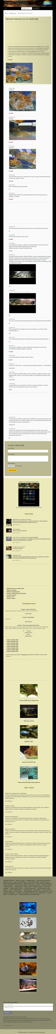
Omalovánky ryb (9, 866)
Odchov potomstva (10, 829)
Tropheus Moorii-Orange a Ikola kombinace (29, 782)
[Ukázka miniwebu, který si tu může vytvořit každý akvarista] (29, 494)
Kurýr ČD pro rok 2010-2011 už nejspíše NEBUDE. (25, 537)
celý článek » (8, 801)
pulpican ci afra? (29, 741)
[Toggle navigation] (6, 8)
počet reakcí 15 (29, 760)
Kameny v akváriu (9, 805)
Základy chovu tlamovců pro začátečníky (15, 793)
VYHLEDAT (36, 8)
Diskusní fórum (12, 13)
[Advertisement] (27, 32)
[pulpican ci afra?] (29, 732)
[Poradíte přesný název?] (9, 548)
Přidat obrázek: (11, 463)
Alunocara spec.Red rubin (29, 762)
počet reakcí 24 (29, 698)
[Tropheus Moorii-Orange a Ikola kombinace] (29, 773)
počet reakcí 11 (17, 550)
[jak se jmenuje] (9, 530)
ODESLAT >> (7, 1012)
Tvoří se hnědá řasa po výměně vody (28, 700)
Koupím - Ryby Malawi (28, 617)
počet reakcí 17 (17, 524)
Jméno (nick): (11, 448)
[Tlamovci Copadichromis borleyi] (28, 632)
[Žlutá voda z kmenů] (29, 711)
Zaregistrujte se (25, 654)
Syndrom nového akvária (11, 854)
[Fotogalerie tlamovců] (28, 907)
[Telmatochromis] (9, 556)
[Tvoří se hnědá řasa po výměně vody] (29, 691)
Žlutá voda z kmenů (29, 721)
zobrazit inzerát (28, 613)
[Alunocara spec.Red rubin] (29, 752)
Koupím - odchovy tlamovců (28, 609)
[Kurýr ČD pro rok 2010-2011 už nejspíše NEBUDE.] (9, 538)
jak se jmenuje (16, 529)
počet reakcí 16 (29, 719)
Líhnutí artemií (8, 841)
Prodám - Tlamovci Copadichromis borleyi (28, 625)
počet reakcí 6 (29, 740)
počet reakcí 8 (16, 532)
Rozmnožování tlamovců (11, 816)
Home (6, 13)
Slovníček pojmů (41, 1032)
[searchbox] (26, 8)
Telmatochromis (17, 555)
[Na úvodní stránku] (28, 3)
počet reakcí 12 (17, 542)
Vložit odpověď (12, 470)
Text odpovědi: (11, 454)
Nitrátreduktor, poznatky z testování (22, 519)
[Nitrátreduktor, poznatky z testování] (9, 522)
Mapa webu (33, 1032)
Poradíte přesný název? (19, 547)
